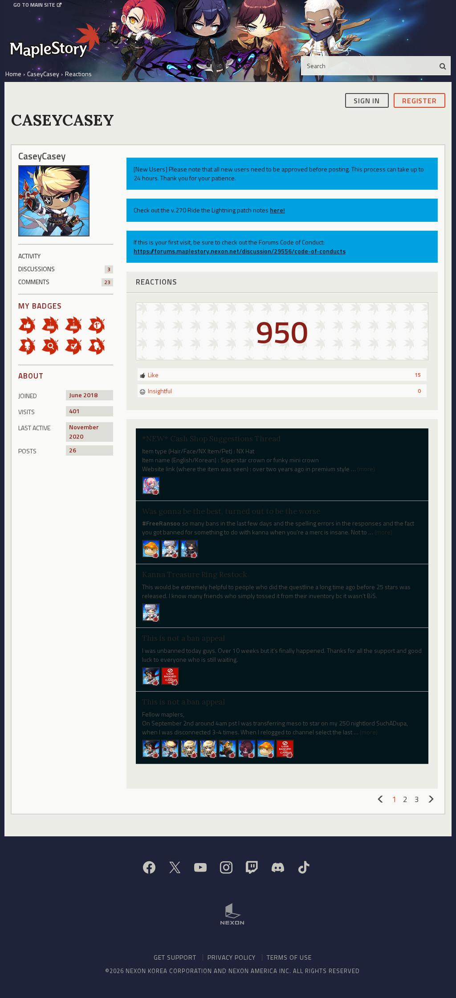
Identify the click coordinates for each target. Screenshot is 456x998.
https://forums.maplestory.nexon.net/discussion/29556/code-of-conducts (240, 251)
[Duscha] (189, 747)
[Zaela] (170, 548)
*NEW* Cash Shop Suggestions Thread (211, 439)
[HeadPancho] (151, 747)
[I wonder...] (53, 345)
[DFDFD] (189, 548)
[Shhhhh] (99, 345)
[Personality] (29, 345)
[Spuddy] (151, 675)
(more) (366, 468)
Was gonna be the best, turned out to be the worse (231, 511)
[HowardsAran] (170, 747)
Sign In (367, 100)
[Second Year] (76, 324)
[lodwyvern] (247, 747)
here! (277, 210)
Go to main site (34, 5)
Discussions (64, 268)
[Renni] (151, 484)
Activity (29, 256)
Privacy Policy (232, 957)
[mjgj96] (227, 747)
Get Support (175, 957)
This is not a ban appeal (183, 638)
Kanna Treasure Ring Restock (194, 574)
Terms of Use (289, 957)
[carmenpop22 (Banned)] (170, 675)
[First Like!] (29, 324)
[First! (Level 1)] (99, 324)
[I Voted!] (76, 345)
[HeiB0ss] (151, 548)
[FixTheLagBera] (208, 747)
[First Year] (53, 324)
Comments (64, 281)
